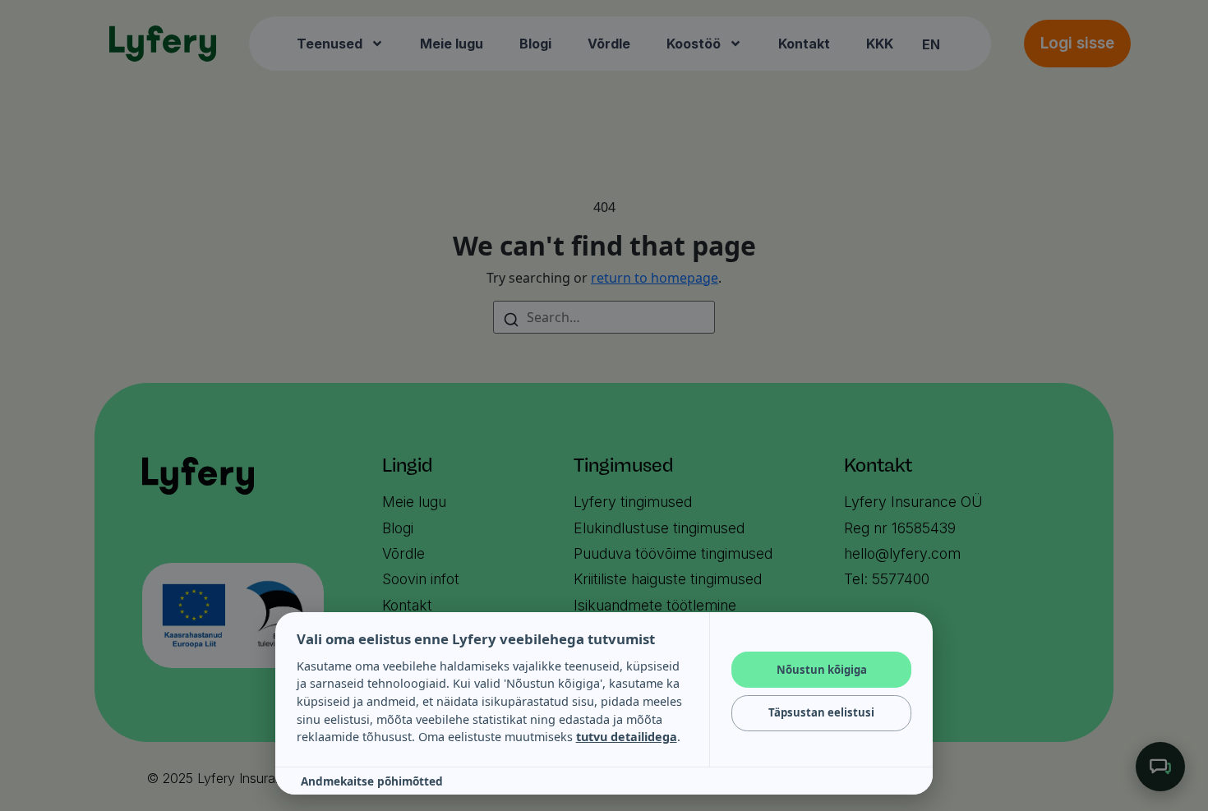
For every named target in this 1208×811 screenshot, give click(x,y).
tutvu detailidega (626, 736)
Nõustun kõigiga (822, 669)
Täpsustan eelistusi (821, 712)
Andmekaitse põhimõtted (372, 781)
